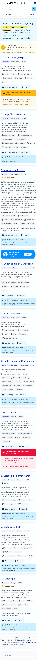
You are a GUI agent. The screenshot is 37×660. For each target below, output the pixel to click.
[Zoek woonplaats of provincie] (34, 9)
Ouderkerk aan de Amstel (9, 268)
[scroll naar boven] (33, 655)
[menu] (34, 3)
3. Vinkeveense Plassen (13, 170)
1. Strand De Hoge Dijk (12, 57)
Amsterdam (5, 61)
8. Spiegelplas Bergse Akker (15, 475)
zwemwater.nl (9, 104)
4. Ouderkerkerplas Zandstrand (17, 263)
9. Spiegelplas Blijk (10, 527)
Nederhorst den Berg (8, 480)
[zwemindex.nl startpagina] (13, 3)
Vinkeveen (5, 174)
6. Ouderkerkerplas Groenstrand (17, 361)
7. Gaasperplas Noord (12, 412)
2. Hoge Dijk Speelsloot (13, 114)
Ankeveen (5, 583)
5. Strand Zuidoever (11, 313)
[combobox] (16, 9)
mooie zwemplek (9, 177)
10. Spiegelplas (9, 578)
